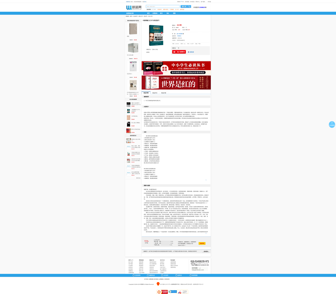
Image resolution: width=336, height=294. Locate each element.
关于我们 (146, 279)
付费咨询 (154, 13)
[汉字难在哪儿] (128, 117)
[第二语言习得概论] (128, 124)
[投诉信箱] (200, 269)
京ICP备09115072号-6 (165, 284)
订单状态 (141, 267)
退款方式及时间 (174, 265)
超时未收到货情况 (154, 271)
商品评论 (154, 93)
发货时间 (152, 267)
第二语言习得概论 (136, 122)
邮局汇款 (162, 265)
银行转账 (162, 264)
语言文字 (141, 16)
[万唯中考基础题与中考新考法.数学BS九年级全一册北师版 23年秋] (128, 167)
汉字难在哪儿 (135, 116)
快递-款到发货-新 (154, 272)
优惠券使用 (131, 272)
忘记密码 (131, 265)
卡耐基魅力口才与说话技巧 (136, 110)
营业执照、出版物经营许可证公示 (195, 284)
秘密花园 (182, 9)
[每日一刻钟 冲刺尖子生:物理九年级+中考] (128, 147)
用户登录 (131, 264)
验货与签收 (152, 265)
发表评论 (202, 243)
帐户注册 (131, 262)
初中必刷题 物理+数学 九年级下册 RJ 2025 (136, 173)
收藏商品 (131, 271)
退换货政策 (173, 262)
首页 (148, 13)
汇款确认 (162, 272)
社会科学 (135, 16)
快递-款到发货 (153, 262)
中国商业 (179, 36)
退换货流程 (173, 264)
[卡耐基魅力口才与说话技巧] (128, 111)
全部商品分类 (130, 13)
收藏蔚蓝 (128, 1)
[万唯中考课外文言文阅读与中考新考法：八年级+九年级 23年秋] (128, 153)
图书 (161, 13)
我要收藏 (192, 52)
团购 (174, 13)
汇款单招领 (166, 279)
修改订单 (141, 271)
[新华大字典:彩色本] (128, 130)
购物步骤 (141, 262)
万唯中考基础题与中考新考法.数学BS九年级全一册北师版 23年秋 (136, 166)
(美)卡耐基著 (180, 33)
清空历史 (138, 178)
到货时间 (152, 269)
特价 (168, 13)
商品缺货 (141, 265)
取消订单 (141, 269)
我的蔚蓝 (187, 1)
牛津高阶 (172, 9)
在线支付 (162, 262)
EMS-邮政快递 (153, 264)
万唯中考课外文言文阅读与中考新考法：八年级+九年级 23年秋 (136, 153)
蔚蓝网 (127, 16)
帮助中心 (198, 1)
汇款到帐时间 (163, 271)
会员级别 (131, 269)
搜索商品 (141, 264)
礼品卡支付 (162, 267)
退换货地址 (173, 267)
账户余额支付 (163, 269)
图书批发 (192, 1)
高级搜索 (149, 9)
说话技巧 (160, 9)
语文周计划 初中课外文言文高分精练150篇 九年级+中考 (136, 159)
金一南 (176, 9)
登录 (145, 1)
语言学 (145, 16)
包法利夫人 (129, 73)
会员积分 (131, 267)
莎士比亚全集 (130, 55)
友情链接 (161, 279)
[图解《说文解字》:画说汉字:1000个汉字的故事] (128, 104)
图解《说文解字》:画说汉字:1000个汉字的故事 (136, 103)
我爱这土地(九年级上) (136, 140)
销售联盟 (151, 279)
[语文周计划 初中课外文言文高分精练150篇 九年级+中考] (128, 160)
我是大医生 (165, 9)
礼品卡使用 (141, 272)
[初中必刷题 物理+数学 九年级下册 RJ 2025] (128, 173)
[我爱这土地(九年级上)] (128, 140)
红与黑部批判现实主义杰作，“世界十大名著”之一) (133, 93)
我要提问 (205, 251)
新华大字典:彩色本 (136, 129)
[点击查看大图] (156, 35)
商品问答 (163, 93)
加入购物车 (179, 52)
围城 (128, 36)
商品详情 (150, 16)
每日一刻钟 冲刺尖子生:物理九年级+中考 (136, 146)
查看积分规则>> (182, 245)
